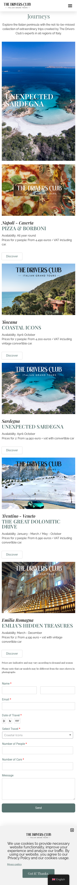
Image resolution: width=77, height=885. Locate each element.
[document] (38, 442)
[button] (72, 830)
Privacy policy (14, 864)
